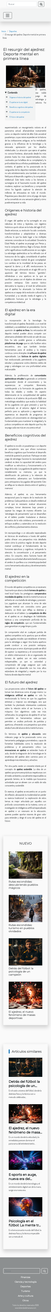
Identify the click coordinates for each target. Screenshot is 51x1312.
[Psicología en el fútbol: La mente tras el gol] (25, 1206)
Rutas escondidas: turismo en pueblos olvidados (21, 928)
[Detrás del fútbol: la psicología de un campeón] (25, 951)
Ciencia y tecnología (25, 1282)
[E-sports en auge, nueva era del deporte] (25, 1160)
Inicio (4, 31)
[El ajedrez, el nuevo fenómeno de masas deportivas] (25, 995)
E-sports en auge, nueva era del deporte (23, 1179)
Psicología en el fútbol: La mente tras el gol (25, 1225)
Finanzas (25, 1277)
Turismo (25, 1291)
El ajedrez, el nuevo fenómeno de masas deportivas (22, 1015)
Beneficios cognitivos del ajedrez (21, 107)
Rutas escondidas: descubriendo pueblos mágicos (23, 884)
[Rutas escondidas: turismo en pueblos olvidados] (25, 908)
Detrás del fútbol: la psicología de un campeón (21, 971)
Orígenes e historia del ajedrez (20, 97)
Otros (25, 1300)
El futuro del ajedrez (17, 117)
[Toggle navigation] (7, 15)
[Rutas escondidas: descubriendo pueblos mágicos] (25, 865)
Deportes (13, 31)
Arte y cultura (25, 1296)
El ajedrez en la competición (20, 112)
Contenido (13, 92)
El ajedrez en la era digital (19, 102)
